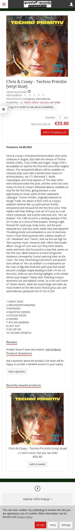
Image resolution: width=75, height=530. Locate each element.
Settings (65, 525)
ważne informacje (36, 499)
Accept (40, 525)
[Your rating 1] (25, 95)
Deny (53, 525)
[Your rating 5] (43, 95)
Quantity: (50, 117)
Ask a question (17, 371)
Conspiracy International (36, 98)
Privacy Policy (24, 517)
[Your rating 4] (39, 95)
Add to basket (37, 464)
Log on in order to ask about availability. (31, 107)
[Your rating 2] (30, 95)
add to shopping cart (54, 132)
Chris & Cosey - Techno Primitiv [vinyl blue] (38, 448)
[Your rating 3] (34, 95)
